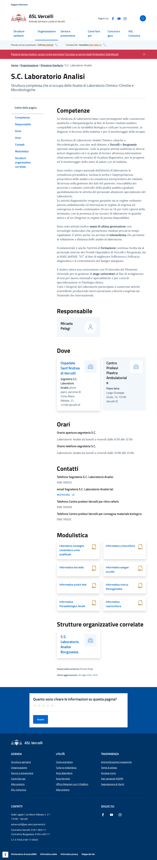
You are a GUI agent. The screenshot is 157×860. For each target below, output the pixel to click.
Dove (18, 131)
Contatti (19, 144)
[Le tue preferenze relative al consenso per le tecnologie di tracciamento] (5, 855)
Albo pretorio (18, 784)
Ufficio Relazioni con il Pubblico (72, 784)
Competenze (22, 117)
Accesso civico (108, 773)
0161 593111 (95, 44)
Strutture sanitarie (18, 33)
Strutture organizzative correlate (23, 162)
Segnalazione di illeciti (112, 784)
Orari (18, 138)
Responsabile (23, 124)
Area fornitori (63, 778)
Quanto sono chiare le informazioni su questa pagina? (75, 699)
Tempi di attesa (109, 767)
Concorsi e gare (114, 33)
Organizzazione (47, 31)
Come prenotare (64, 762)
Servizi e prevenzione (68, 33)
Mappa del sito (88, 854)
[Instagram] (125, 18)
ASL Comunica (134, 33)
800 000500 (48, 44)
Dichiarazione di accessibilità (23, 854)
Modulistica (22, 151)
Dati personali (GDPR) (112, 778)
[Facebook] (113, 18)
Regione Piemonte (19, 4)
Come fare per (94, 33)
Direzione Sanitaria (52, 65)
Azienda (16, 754)
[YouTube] (119, 18)
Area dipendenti (64, 773)
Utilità (60, 754)
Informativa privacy (69, 854)
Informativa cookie (48, 854)
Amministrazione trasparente (116, 762)
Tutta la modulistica (66, 767)
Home (14, 65)
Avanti (40, 719)
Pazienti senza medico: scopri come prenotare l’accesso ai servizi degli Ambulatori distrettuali (65, 54)
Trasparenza (110, 754)
